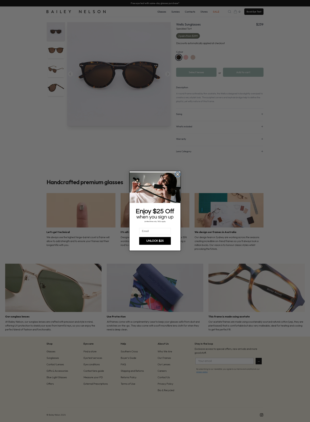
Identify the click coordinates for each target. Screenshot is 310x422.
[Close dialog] (177, 174)
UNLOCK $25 (155, 240)
